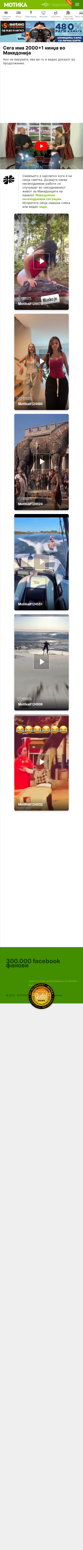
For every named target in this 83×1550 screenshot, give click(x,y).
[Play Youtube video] (41, 146)
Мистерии (30, 16)
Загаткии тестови (68, 17)
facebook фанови (33, 963)
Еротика (55, 16)
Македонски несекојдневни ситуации (41, 197)
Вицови (43, 16)
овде (43, 207)
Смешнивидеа (6, 17)
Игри (18, 16)
